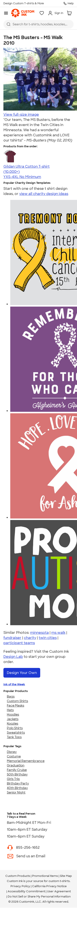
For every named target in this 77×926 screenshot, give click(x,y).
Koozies (12, 723)
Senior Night (16, 792)
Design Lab (13, 656)
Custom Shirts (17, 701)
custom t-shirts (59, 881)
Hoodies (13, 714)
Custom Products (17, 876)
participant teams (19, 643)
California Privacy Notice (49, 886)
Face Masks (15, 705)
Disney (12, 752)
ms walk (58, 632)
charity (30, 638)
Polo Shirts (15, 728)
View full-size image (21, 114)
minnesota (39, 632)
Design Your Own (22, 673)
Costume (14, 756)
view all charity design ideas (43, 194)
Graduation (15, 765)
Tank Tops (14, 737)
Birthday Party (18, 783)
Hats (10, 710)
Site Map (66, 876)
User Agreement (59, 891)
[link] (22, 13)
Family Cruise (17, 770)
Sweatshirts (16, 732)
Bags (11, 696)
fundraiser (12, 638)
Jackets (12, 719)
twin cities (48, 638)
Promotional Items (45, 876)
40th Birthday (17, 788)
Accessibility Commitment (26, 891)
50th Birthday (17, 774)
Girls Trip (13, 779)
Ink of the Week (14, 684)
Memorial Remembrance (25, 761)
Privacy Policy (20, 886)
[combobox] (38, 24)
